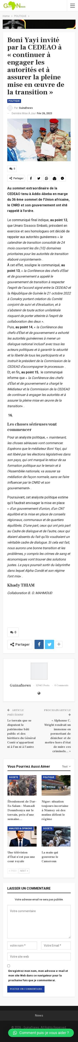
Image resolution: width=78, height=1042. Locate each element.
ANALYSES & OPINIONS (20, 828)
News (39, 1015)
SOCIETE (13, 777)
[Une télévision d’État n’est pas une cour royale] (22, 836)
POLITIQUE (14, 101)
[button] (41, 1033)
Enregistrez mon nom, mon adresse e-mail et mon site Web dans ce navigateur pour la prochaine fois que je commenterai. (38, 975)
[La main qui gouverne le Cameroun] (56, 836)
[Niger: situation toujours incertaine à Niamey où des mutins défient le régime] (56, 785)
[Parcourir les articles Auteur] (39, 671)
